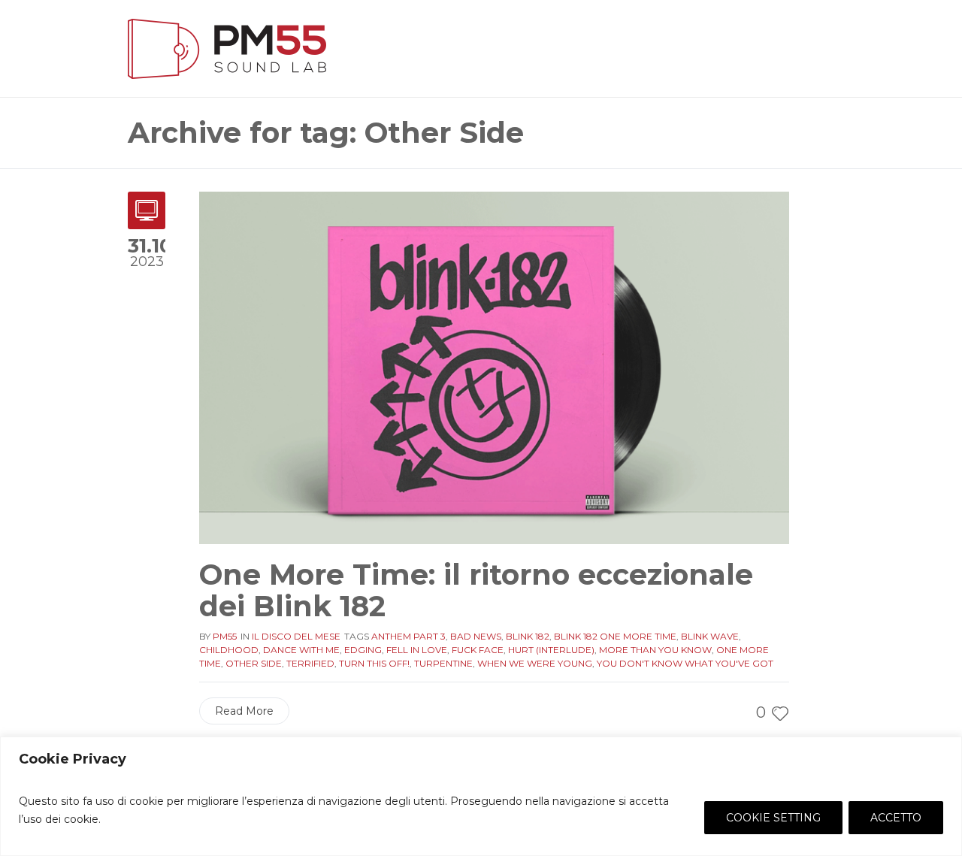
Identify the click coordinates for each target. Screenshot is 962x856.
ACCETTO (895, 817)
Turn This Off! (374, 663)
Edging (363, 649)
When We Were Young (534, 663)
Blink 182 (527, 636)
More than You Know (655, 649)
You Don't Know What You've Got (685, 663)
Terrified (310, 663)
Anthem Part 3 (408, 636)
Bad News (475, 636)
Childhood (229, 649)
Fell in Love (416, 649)
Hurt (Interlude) (551, 649)
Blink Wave (710, 636)
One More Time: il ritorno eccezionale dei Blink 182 (476, 590)
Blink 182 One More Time (615, 636)
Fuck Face (478, 649)
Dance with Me (301, 649)
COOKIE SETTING (773, 817)
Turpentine (443, 663)
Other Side (253, 663)
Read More (244, 711)
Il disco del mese (296, 636)
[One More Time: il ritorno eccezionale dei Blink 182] (494, 367)
